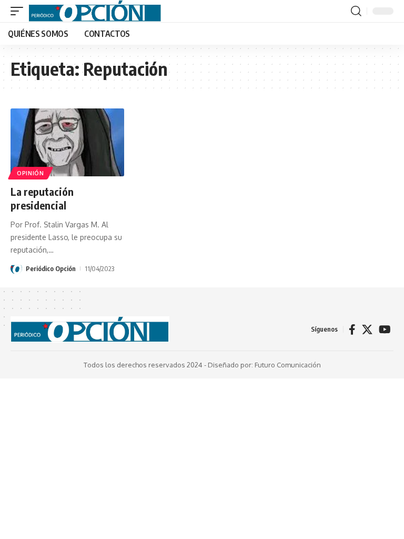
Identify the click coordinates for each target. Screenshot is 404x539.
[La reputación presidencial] (67, 142)
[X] (367, 329)
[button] (19, 11)
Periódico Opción (51, 268)
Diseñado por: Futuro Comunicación (264, 365)
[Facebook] (352, 329)
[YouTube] (384, 329)
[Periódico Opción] (94, 11)
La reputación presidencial (42, 198)
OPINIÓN (30, 173)
